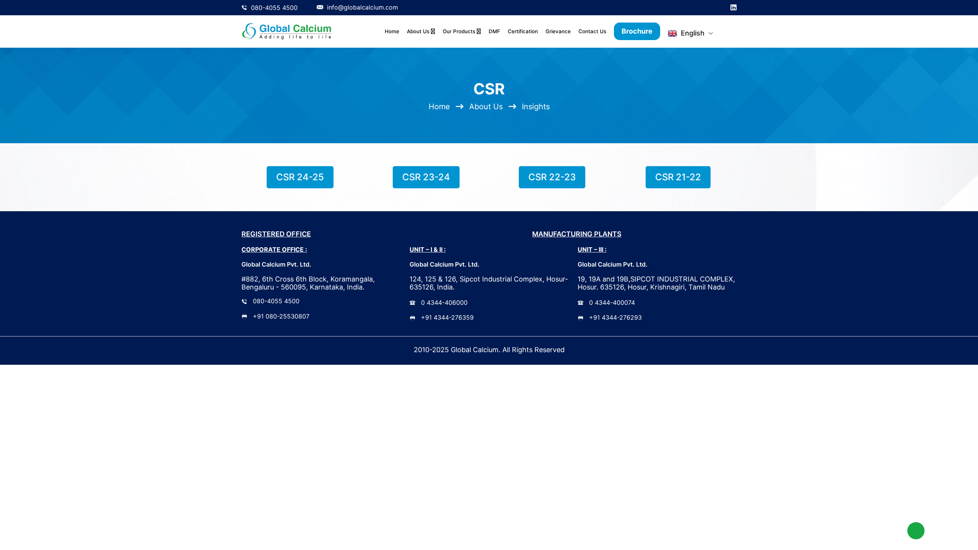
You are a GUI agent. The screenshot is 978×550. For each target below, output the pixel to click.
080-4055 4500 (276, 301)
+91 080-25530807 (281, 316)
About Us (419, 31)
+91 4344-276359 (447, 317)
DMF (494, 31)
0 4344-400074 (612, 302)
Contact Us (592, 31)
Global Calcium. (475, 350)
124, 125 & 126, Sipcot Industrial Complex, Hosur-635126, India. (489, 283)
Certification (523, 31)
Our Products (460, 31)
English (692, 33)
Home (392, 31)
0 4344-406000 (444, 302)
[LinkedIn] (733, 7)
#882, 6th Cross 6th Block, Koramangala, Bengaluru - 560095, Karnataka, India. (308, 283)
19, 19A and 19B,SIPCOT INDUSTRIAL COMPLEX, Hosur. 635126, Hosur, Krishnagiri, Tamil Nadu (656, 283)
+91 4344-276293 (615, 317)
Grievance (558, 31)
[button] (916, 530)
